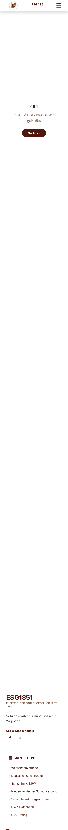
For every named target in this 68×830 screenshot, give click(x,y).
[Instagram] (20, 738)
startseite (34, 133)
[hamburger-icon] (59, 5)
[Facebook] (10, 738)
